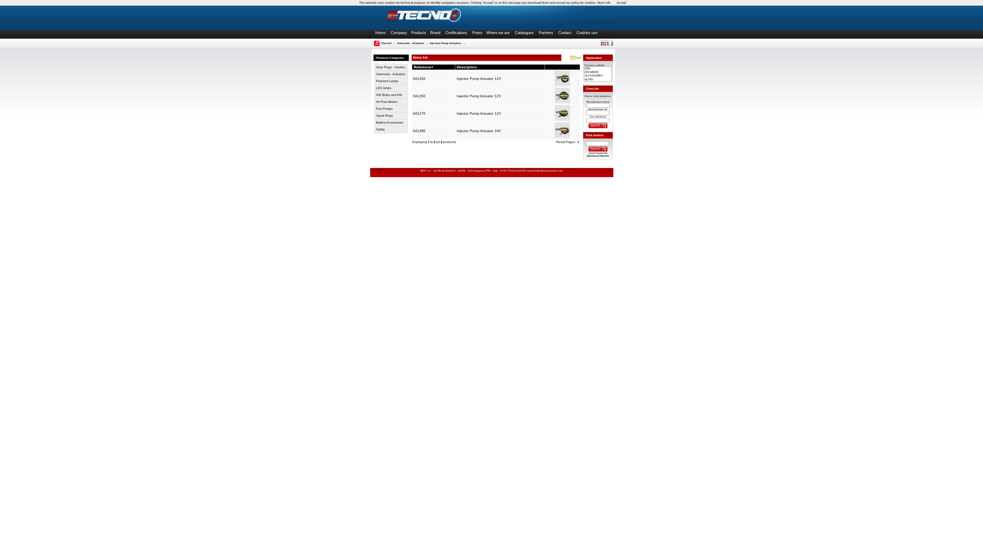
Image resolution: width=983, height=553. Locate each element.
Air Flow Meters (387, 102)
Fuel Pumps (384, 109)
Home (380, 32)
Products (418, 32)
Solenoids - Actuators (410, 43)
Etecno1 (386, 43)
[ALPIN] (598, 79)
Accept (621, 3)
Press (477, 32)
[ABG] (598, 68)
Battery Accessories (389, 122)
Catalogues (524, 32)
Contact (564, 32)
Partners (546, 32)
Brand (435, 32)
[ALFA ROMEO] (598, 76)
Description (467, 67)
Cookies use (586, 32)
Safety (380, 129)
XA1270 (419, 113)
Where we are (498, 32)
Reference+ (423, 67)
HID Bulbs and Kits (389, 95)
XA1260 (419, 96)
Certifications (456, 32)
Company (399, 32)
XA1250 (419, 79)
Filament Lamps (387, 81)
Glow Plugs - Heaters (390, 67)
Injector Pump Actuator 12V (479, 79)
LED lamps (383, 88)
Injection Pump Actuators (445, 43)
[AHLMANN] (598, 72)
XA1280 (419, 131)
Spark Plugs (384, 116)
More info (604, 3)
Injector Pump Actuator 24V (479, 131)
